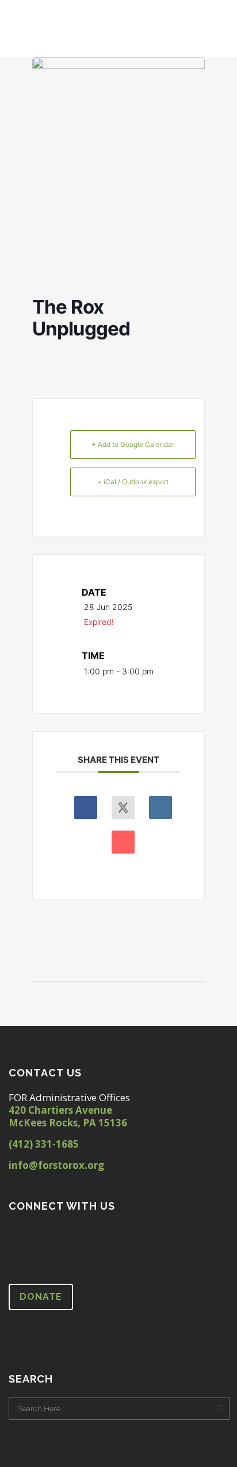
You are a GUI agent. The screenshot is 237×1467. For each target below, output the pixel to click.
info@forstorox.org (56, 1165)
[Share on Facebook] (85, 807)
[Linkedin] (160, 807)
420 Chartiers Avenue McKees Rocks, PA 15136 (68, 1116)
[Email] (123, 842)
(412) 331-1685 (44, 1144)
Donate (41, 1296)
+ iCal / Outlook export (133, 481)
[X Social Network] (123, 807)
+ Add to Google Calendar (132, 444)
